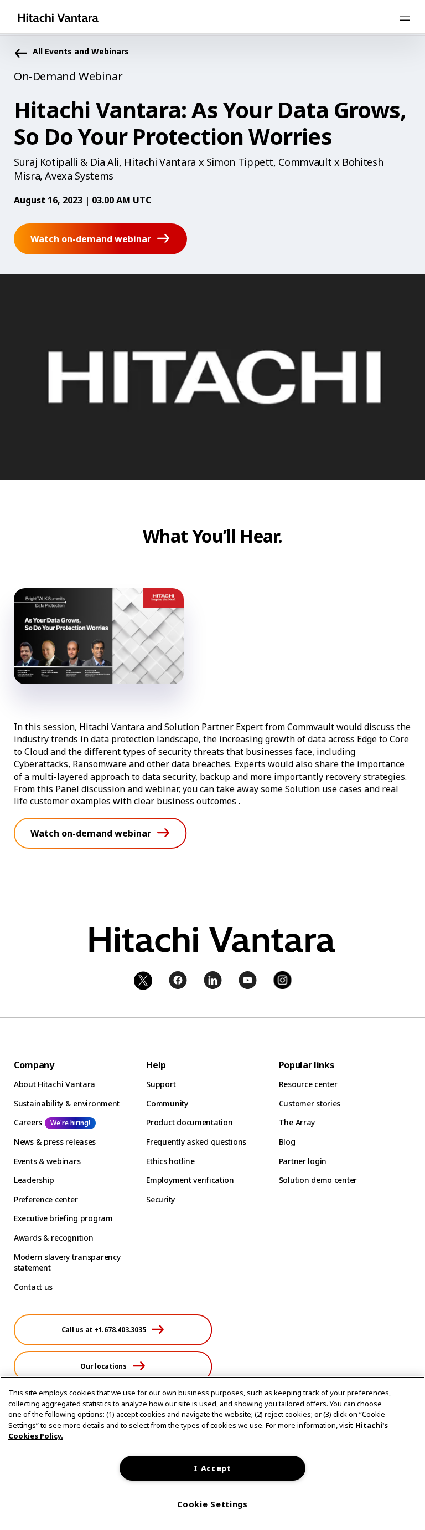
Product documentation (189, 1122)
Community (167, 1103)
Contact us (33, 1287)
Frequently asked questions (196, 1141)
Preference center (45, 1199)
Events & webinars (47, 1161)
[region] (212, 1453)
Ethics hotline (170, 1161)
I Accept (212, 1468)
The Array (297, 1122)
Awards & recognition (53, 1237)
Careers (28, 1122)
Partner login (302, 1161)
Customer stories (310, 1103)
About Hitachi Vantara (54, 1084)
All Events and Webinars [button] (81, 52)
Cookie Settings (212, 1504)
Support (160, 1084)
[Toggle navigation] (404, 17)
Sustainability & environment (67, 1103)
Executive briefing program (63, 1218)
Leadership (34, 1180)
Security (160, 1199)
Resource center (308, 1084)
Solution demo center (318, 1180)
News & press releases (55, 1141)
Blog (287, 1141)
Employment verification (190, 1180)
